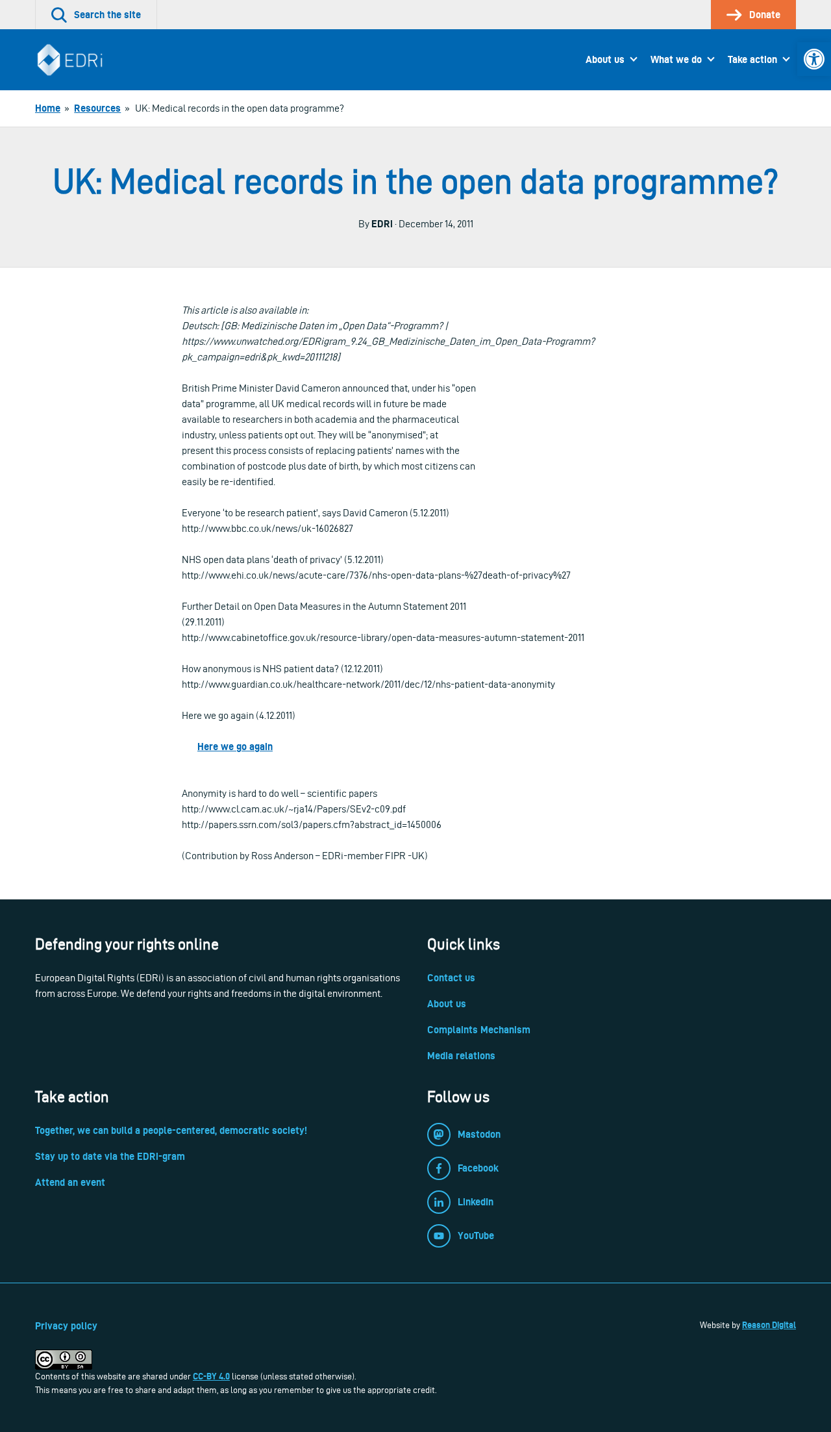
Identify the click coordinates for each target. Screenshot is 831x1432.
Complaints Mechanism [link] (478, 1029)
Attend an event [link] (70, 1182)
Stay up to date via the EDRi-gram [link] (110, 1156)
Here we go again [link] (235, 746)
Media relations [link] (461, 1055)
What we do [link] (676, 59)
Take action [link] (752, 59)
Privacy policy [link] (66, 1325)
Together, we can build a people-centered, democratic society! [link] (171, 1130)
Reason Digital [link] (769, 1325)
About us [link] (605, 59)
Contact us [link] (451, 977)
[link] (814, 59)
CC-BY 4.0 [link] (211, 1376)
